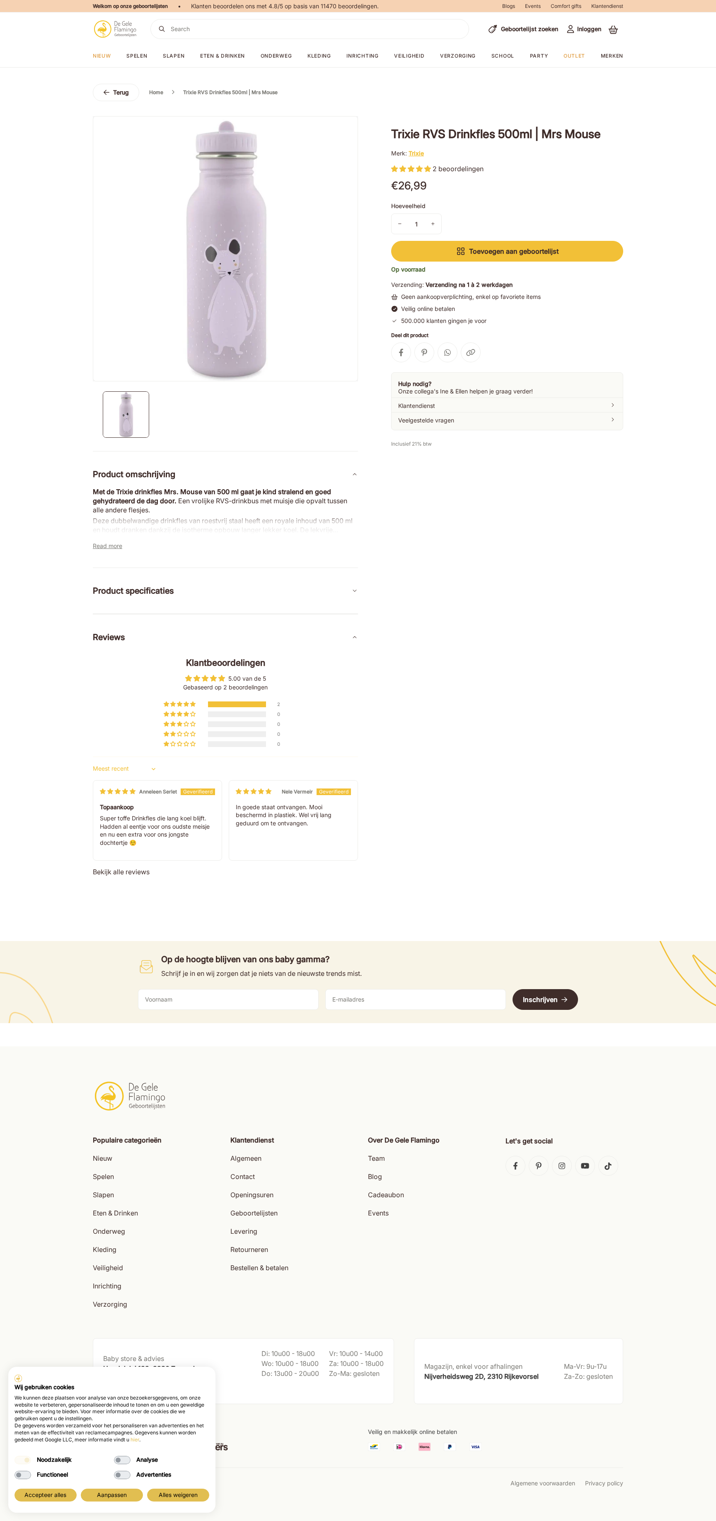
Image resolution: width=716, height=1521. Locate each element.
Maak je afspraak (127, 1389)
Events (533, 6)
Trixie (416, 153)
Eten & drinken (222, 56)
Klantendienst (607, 6)
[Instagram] (562, 1166)
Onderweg (276, 56)
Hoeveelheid (408, 205)
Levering (243, 1231)
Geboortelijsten (254, 1213)
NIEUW (102, 56)
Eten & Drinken (115, 1213)
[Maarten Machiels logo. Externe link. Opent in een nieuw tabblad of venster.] (18, 1378)
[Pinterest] (539, 1166)
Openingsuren (251, 1195)
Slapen (173, 56)
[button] (613, 29)
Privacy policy (604, 1483)
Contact (242, 1176)
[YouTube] (585, 1166)
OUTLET (574, 56)
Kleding (319, 56)
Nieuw (102, 1158)
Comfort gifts (566, 6)
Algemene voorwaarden (542, 1483)
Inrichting (362, 56)
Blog (375, 1176)
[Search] (162, 29)
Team (376, 1158)
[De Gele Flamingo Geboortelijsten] (115, 29)
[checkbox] (23, 1460)
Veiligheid (409, 56)
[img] (117, 791)
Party (539, 56)
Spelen (136, 56)
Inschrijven (540, 999)
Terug (121, 92)
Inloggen (589, 28)
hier (135, 1439)
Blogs (508, 6)
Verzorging (458, 56)
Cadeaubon (386, 1195)
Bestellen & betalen (259, 1268)
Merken (612, 56)
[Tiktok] (608, 1166)
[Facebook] (515, 1166)
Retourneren (249, 1249)
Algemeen (245, 1158)
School (502, 56)
